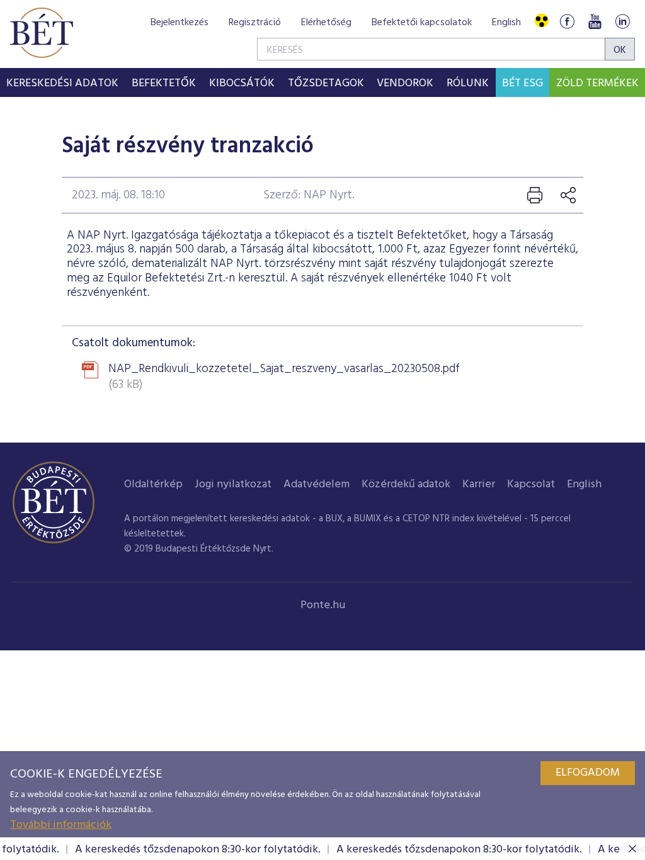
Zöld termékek (597, 83)
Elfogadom (588, 773)
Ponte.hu (322, 605)
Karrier (478, 484)
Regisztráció (255, 22)
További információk (60, 825)
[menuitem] (62, 82)
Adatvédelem (316, 484)
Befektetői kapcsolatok (422, 22)
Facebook (566, 21)
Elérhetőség (326, 22)
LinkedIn (622, 21)
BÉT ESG (522, 83)
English (506, 22)
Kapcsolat (531, 484)
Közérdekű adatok (406, 484)
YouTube (594, 21)
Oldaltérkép (153, 484)
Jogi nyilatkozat (233, 484)
